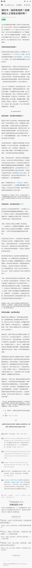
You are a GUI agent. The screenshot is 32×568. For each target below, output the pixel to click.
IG (12, 416)
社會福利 (10, 495)
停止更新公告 (9, 5)
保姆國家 (19, 183)
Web (16, 416)
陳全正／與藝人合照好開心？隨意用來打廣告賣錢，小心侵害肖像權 (16, 537)
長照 (5, 495)
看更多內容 (17, 555)
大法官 (17, 495)
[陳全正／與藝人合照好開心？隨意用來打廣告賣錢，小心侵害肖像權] (16, 533)
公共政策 (23, 495)
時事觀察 (19, 5)
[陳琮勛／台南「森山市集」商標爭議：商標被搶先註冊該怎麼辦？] (16, 544)
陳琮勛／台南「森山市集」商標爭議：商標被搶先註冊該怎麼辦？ (16, 549)
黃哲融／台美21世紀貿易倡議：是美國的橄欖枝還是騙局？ (16, 526)
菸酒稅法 (17, 54)
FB (9, 416)
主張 (14, 322)
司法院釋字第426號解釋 (15, 480)
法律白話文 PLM (5, 17)
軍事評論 (27, 5)
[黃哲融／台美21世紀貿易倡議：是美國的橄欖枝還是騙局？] (16, 521)
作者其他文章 (16, 516)
